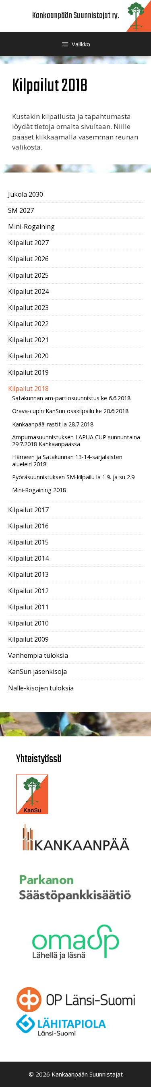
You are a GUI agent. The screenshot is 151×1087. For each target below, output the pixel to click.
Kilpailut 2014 (28, 558)
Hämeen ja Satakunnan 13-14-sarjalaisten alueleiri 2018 (67, 460)
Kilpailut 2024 (28, 291)
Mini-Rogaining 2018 (39, 490)
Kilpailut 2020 (28, 355)
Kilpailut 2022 (28, 323)
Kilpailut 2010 (28, 623)
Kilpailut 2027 (28, 242)
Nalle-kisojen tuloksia (41, 688)
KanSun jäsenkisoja (37, 671)
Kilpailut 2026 (28, 258)
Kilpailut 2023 (28, 307)
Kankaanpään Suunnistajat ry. (75, 16)
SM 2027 (21, 210)
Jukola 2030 (25, 194)
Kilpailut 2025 (28, 275)
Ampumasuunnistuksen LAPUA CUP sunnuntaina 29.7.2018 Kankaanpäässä (76, 440)
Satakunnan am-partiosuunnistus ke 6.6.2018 (71, 398)
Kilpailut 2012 (28, 590)
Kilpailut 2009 (28, 639)
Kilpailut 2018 (28, 388)
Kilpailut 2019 (28, 372)
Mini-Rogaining (31, 226)
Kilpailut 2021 (28, 339)
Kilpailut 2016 (28, 526)
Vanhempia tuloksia (38, 655)
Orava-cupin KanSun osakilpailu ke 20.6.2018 (70, 411)
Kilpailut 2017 (28, 509)
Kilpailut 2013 (28, 574)
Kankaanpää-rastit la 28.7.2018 (52, 424)
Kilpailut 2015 (28, 542)
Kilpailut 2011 (28, 607)
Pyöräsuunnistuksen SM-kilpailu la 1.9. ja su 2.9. (74, 477)
